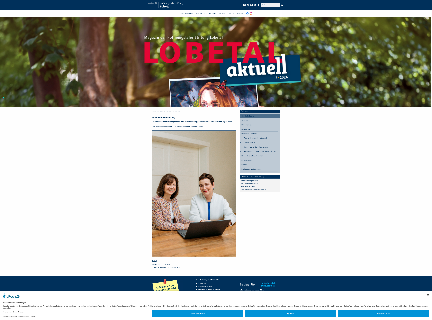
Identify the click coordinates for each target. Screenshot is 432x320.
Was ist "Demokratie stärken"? (255, 138)
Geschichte (245, 129)
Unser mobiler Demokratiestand (256, 147)
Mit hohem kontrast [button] (258, 5)
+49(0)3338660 (250, 186)
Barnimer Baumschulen (205, 286)
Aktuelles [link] (212, 13)
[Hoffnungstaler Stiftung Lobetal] (165, 4)
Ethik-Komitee (246, 125)
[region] (216, 98)
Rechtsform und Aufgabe (251, 169)
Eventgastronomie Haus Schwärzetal (209, 289)
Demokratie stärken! (249, 133)
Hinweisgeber (246, 160)
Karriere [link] (222, 13)
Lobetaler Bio (202, 283)
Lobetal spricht (249, 142)
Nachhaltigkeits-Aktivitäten (252, 156)
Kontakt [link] (240, 13)
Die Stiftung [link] (201, 13)
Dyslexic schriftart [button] (255, 5)
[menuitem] (182, 13)
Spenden (231, 13)
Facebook (248, 13)
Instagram (251, 13)
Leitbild (244, 164)
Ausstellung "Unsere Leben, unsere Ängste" (260, 151)
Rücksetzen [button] (251, 5)
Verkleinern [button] (248, 5)
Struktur (244, 120)
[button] (215, 98)
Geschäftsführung (248, 116)
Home (181, 13)
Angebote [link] (189, 13)
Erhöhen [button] (244, 5)
